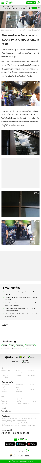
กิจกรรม (3, 418)
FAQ (13, 420)
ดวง (17, 387)
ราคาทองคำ (31, 375)
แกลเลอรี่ (4, 403)
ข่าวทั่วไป (25, 348)
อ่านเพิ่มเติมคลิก (9, 8)
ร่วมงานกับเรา (11, 418)
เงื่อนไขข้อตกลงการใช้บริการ (9, 425)
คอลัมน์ (31, 385)
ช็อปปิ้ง (3, 408)
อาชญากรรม (5, 375)
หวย (30, 387)
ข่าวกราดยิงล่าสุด (16, 348)
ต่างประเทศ (31, 373)
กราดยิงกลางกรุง (29, 345)
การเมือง (3, 373)
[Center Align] (39, 8)
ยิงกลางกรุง (19, 345)
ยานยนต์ (17, 375)
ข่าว (21, 30)
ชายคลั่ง (12, 345)
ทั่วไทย (25, 30)
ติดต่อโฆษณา (28, 425)
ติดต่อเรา (21, 425)
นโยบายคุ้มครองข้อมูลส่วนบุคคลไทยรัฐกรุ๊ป (13, 423)
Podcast (31, 389)
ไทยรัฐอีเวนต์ (5, 411)
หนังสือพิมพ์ (19, 385)
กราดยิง (5, 345)
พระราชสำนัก (5, 370)
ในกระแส (30, 370)
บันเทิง (3, 387)
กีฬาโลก (17, 401)
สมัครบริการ (31, 2)
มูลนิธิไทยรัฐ (29, 418)
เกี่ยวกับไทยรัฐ (21, 418)
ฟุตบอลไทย (18, 399)
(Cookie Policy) (23, 8)
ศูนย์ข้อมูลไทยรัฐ (6, 420)
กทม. (30, 30)
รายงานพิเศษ (5, 385)
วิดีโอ (17, 389)
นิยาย (3, 389)
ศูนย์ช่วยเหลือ (19, 420)
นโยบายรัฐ (18, 373)
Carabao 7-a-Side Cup (22, 403)
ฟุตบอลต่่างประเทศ (6, 399)
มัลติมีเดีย (18, 391)
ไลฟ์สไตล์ (4, 391)
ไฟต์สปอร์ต (4, 401)
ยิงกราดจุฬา (6, 348)
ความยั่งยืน (4, 377)
